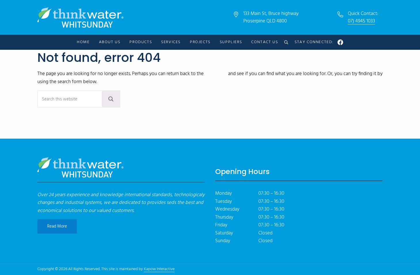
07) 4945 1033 (361, 21)
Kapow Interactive (159, 269)
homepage (216, 74)
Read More (57, 226)
